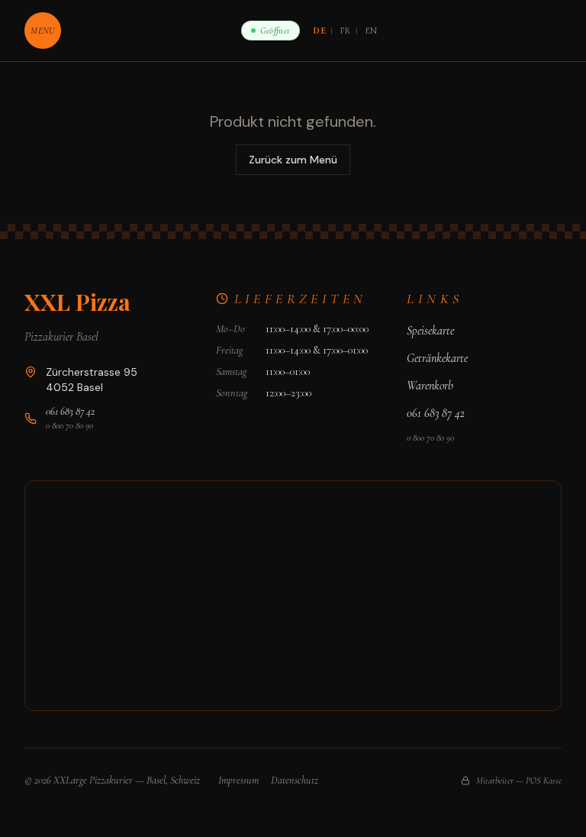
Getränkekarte (437, 358)
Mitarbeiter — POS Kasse (519, 780)
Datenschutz (294, 780)
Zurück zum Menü (293, 159)
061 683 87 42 (70, 411)
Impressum (238, 780)
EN (371, 30)
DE (320, 30)
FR (345, 30)
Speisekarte (430, 330)
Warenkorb (430, 385)
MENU (42, 30)
